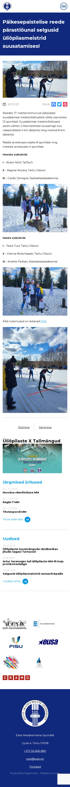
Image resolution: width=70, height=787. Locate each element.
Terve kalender (13, 519)
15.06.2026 (33, 561)
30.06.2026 (30, 548)
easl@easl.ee (35, 759)
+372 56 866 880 (35, 751)
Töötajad (35, 766)
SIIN (43, 321)
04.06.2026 (33, 572)
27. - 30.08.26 (21, 491)
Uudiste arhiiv (12, 581)
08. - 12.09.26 (14, 510)
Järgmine (45, 427)
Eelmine (24, 427)
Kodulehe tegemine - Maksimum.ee (35, 773)
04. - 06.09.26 (11, 500)
